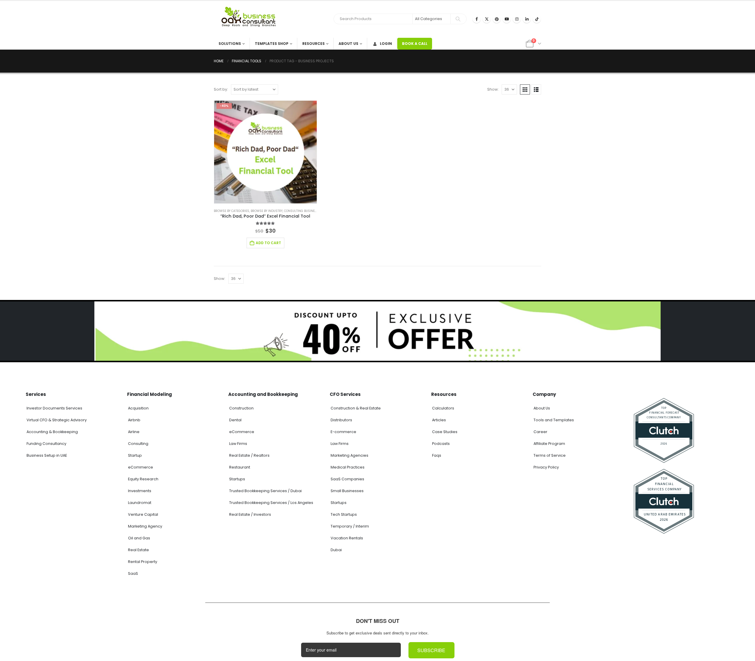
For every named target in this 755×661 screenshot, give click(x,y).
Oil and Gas (139, 538)
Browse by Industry (267, 211)
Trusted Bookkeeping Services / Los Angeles (271, 502)
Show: (493, 89)
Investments (139, 490)
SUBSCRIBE (431, 650)
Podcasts (441, 443)
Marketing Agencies (349, 455)
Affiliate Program (549, 443)
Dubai (336, 549)
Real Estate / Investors (250, 514)
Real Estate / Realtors (249, 455)
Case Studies (444, 431)
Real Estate (138, 549)
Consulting (138, 443)
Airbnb (134, 419)
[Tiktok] (537, 19)
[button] (525, 89)
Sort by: (221, 89)
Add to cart (268, 242)
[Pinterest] (497, 19)
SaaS (133, 573)
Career (540, 431)
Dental (235, 419)
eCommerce (140, 467)
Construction (241, 408)
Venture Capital (143, 514)
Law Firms (238, 443)
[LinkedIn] (527, 19)
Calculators (443, 408)
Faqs (436, 455)
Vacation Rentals (347, 538)
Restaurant (239, 467)
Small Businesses (347, 490)
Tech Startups (344, 514)
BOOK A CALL (414, 43)
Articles (439, 419)
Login (386, 43)
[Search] (458, 19)
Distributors (341, 419)
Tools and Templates (554, 419)
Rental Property (142, 561)
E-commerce (343, 431)
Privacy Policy (546, 467)
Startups (237, 479)
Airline (133, 431)
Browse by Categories (231, 211)
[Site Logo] (251, 19)
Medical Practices (348, 467)
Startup (135, 455)
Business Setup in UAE (47, 455)
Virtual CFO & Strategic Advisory (57, 419)
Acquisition (138, 408)
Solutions (230, 43)
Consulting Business (301, 211)
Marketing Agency (145, 526)
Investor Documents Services (54, 408)
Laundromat (139, 502)
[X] (486, 19)
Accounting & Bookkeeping (52, 431)
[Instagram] (517, 19)
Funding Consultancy (46, 443)
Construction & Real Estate (356, 408)
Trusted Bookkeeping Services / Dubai (265, 490)
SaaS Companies (347, 479)
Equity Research (143, 479)
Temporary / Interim (350, 526)
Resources (313, 43)
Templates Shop (271, 43)
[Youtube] (507, 19)
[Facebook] (476, 19)
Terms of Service (550, 455)
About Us (348, 43)
